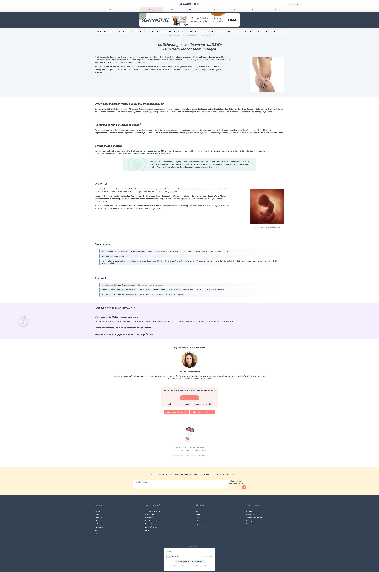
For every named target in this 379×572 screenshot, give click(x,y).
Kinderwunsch (106, 10)
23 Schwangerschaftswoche (203, 31)
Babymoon (130, 295)
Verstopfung (146, 112)
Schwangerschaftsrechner (254, 517)
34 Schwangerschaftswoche (249, 31)
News (236, 10)
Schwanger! (152, 10)
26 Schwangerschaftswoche (216, 31)
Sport (189, 130)
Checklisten (249, 511)
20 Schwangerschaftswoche (190, 31)
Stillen (163, 151)
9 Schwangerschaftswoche (144, 31)
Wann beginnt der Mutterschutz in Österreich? (116, 317)
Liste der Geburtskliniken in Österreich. (210, 290)
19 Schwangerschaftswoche (186, 31)
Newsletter (199, 514)
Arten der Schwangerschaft (153, 521)
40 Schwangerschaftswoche (275, 31)
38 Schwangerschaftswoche (266, 31)
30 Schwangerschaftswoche (233, 31)
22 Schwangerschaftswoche (199, 31)
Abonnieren (244, 487)
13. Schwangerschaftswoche (176, 412)
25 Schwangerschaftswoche (212, 31)
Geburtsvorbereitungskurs (119, 57)
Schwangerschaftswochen (190, 35)
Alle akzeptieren (197, 562)
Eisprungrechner (251, 521)
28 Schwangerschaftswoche (224, 31)
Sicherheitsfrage (235, 481)
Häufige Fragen (149, 514)
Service (275, 10)
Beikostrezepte (250, 514)
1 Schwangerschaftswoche (110, 31)
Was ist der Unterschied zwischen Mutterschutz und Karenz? (123, 327)
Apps (197, 524)
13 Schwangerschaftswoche (161, 31)
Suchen (298, 4)
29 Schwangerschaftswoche (228, 31)
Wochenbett (193, 10)
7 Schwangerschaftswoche (136, 31)
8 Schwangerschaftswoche (140, 31)
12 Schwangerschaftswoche (157, 31)
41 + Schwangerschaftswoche (281, 31)
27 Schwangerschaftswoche (220, 31)
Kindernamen (149, 517)
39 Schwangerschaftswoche (271, 31)
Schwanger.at (168, 35)
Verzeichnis (249, 524)
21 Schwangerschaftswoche (195, 31)
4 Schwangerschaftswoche (123, 31)
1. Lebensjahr (216, 10)
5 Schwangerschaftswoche (127, 31)
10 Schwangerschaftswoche (148, 31)
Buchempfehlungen (151, 527)
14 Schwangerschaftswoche (165, 31)
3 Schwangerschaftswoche (119, 31)
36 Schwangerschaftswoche (258, 31)
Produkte (255, 10)
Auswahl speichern (183, 562)
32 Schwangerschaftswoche (241, 31)
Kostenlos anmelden (189, 398)
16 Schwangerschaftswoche (174, 31)
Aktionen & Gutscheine (203, 521)
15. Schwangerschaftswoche (202, 412)
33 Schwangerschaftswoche (245, 31)
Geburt (173, 10)
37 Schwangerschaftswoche (262, 31)
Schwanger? (129, 10)
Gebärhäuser (125, 199)
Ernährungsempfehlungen (197, 69)
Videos (147, 530)
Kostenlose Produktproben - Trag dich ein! (189, 455)
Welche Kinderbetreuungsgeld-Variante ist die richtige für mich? (124, 334)
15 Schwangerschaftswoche (169, 31)
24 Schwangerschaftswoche (207, 31)
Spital (139, 196)
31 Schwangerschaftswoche (237, 31)
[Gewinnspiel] (189, 26)
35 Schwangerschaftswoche (254, 31)
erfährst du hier (205, 379)
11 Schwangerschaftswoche (153, 31)
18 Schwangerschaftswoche (182, 31)
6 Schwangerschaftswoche (131, 31)
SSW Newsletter (102, 31)
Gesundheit (148, 524)
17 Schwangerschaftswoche (178, 31)
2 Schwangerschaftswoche (115, 31)
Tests (197, 517)
